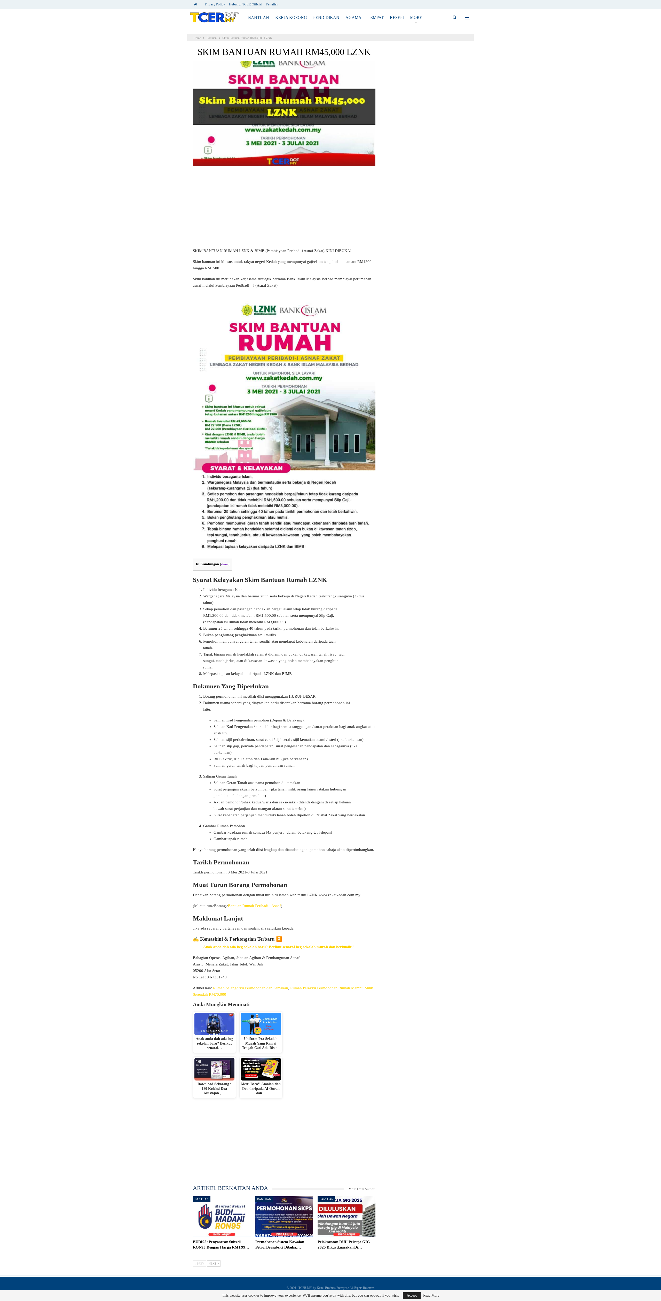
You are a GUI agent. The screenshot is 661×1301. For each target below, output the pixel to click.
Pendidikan (326, 17)
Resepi (397, 17)
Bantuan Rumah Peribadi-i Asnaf (254, 906)
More (416, 17)
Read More (431, 1295)
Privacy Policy (215, 4)
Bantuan (258, 17)
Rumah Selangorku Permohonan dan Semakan (250, 988)
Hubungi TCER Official (245, 4)
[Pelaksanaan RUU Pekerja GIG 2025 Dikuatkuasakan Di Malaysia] (346, 1216)
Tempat (376, 17)
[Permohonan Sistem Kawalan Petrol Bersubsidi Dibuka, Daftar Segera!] (284, 1216)
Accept (412, 1295)
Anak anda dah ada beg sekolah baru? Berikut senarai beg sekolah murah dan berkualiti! (278, 947)
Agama (353, 17)
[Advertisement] (284, 209)
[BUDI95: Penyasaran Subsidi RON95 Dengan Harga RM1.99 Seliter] (222, 1216)
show (224, 564)
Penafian (272, 4)
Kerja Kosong (291, 17)
